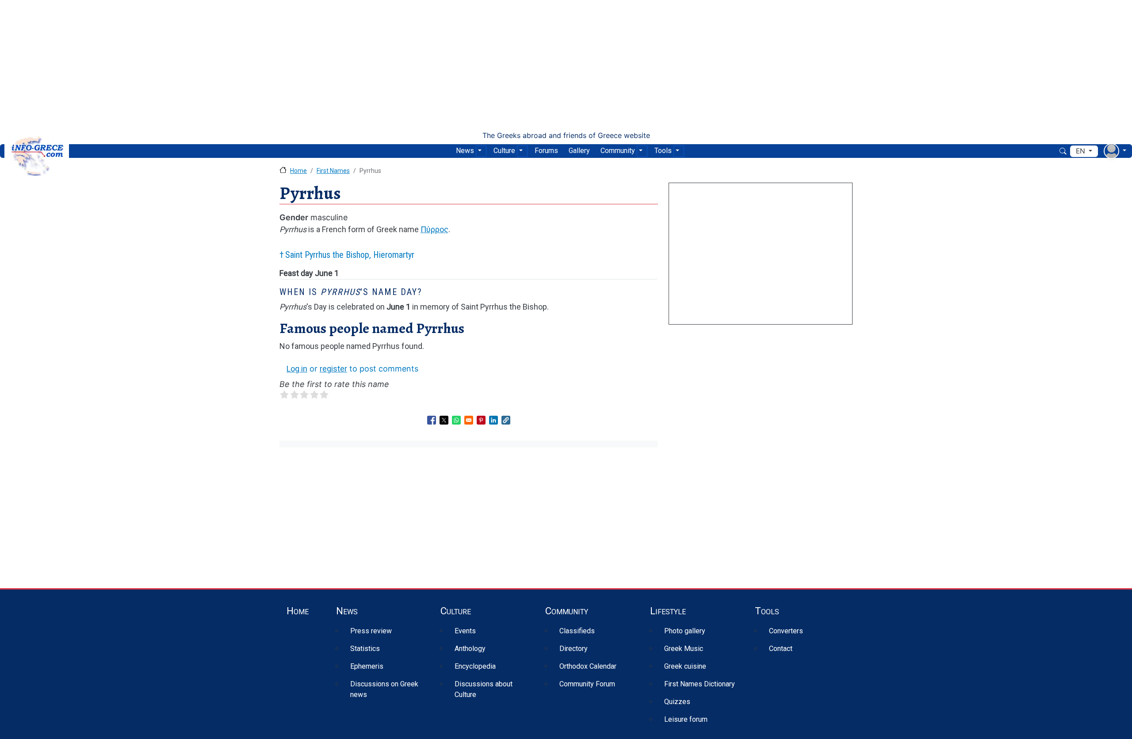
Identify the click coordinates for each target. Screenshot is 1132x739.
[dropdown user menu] (1115, 151)
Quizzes (677, 701)
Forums (546, 150)
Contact (780, 648)
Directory (573, 648)
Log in (297, 368)
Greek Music (683, 648)
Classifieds (577, 631)
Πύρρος (434, 229)
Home (298, 170)
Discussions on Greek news (384, 689)
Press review (371, 631)
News (465, 150)
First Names (333, 170)
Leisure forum (686, 719)
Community (617, 150)
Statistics (365, 648)
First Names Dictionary (699, 684)
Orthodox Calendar (587, 666)
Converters (786, 631)
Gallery (579, 150)
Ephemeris (366, 666)
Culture (504, 150)
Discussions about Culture (483, 689)
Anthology (470, 648)
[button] (505, 420)
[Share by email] (468, 420)
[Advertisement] (566, 65)
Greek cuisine (685, 666)
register (333, 368)
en (1081, 151)
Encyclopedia (475, 666)
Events (465, 631)
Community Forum (587, 684)
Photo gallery (684, 631)
